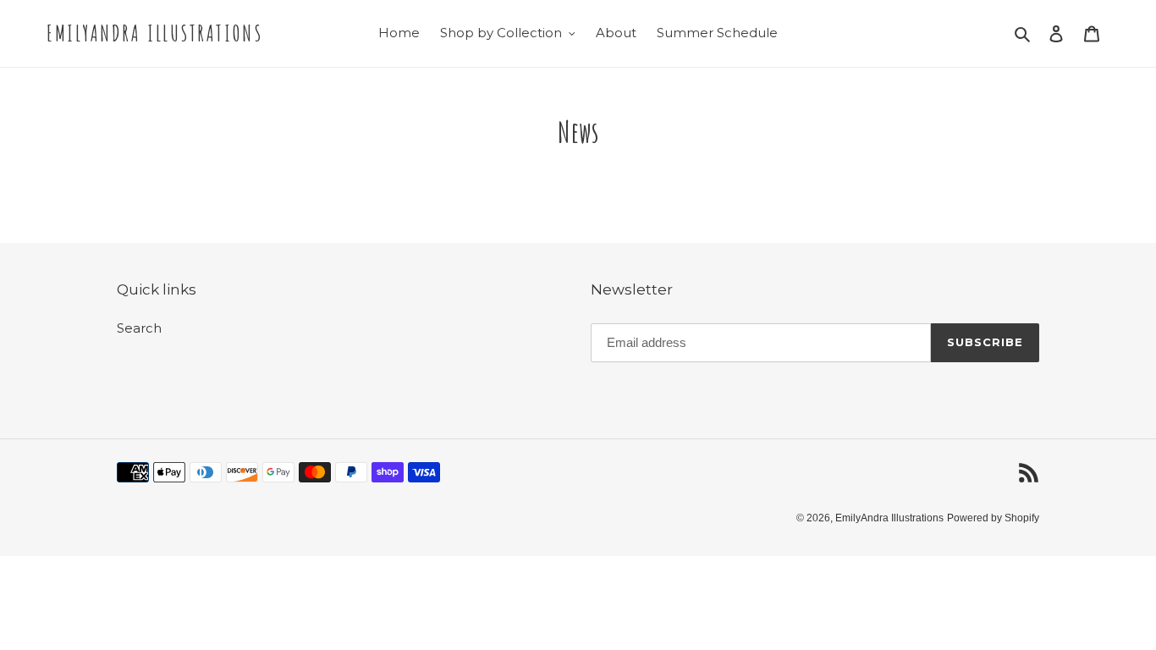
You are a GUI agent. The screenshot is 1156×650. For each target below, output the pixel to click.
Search (139, 328)
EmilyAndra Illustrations (154, 33)
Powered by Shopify (993, 518)
